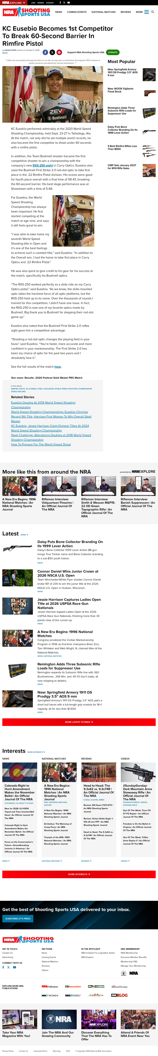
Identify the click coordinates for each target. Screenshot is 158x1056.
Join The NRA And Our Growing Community (58, 1034)
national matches (58, 802)
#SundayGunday (131, 802)
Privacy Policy (8, 1051)
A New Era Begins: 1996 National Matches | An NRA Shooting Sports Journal (19, 504)
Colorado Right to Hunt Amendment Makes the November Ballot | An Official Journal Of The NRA (20, 792)
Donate (50, 2)
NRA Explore (87, 957)
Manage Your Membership (133, 966)
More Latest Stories (91, 722)
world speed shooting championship (73, 388)
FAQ (68, 1051)
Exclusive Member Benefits (134, 957)
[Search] (153, 12)
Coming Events (77, 12)
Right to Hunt (26, 803)
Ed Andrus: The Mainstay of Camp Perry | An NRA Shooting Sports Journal (58, 827)
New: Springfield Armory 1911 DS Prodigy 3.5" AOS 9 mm (64, 694)
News (58, 12)
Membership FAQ (129, 961)
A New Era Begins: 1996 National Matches (65, 634)
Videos (125, 758)
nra (46, 802)
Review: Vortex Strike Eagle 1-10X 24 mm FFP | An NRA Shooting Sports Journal (98, 822)
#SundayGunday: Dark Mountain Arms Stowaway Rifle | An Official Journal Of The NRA (137, 792)
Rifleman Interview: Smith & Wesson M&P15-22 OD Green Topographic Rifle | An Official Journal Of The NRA (98, 508)
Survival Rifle (130, 805)
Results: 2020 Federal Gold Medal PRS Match (53, 378)
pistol (22, 388)
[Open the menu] (147, 11)
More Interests (35, 752)
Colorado (10, 803)
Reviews (126, 12)
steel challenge (45, 388)
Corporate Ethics (40, 1051)
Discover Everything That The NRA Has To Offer (96, 1036)
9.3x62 (87, 799)
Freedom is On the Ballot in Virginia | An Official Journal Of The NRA (137, 827)
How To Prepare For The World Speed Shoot (41, 444)
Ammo (101, 799)
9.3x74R (94, 799)
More (23, 534)
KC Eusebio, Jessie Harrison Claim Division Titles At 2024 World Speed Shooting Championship (50, 428)
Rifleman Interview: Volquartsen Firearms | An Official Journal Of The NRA (57, 504)
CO (17, 803)
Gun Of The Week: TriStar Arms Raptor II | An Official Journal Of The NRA (136, 841)
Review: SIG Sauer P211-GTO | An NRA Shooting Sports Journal (98, 808)
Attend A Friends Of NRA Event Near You (135, 1034)
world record (18, 391)
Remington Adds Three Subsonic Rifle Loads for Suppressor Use (68, 666)
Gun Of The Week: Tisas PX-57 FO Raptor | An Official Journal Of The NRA (137, 814)
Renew (40, 2)
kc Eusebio (31, 388)
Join (33, 2)
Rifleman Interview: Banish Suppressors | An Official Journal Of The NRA (138, 504)
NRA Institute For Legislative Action (98, 953)
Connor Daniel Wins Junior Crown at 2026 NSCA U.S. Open (67, 573)
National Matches (104, 12)
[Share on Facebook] (45, 51)
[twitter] (52, 51)
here (57, 366)
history (48, 805)
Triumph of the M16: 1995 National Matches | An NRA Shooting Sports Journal (57, 841)
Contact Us (7, 953)
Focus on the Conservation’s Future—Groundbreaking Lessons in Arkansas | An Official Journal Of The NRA (19, 846)
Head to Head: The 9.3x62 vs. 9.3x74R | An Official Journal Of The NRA (99, 790)
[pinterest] (59, 51)
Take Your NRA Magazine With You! (16, 1034)
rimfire (14, 388)
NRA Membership (129, 953)
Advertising (7, 957)
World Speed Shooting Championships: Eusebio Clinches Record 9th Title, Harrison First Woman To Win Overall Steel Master (51, 416)
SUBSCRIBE (17, 918)
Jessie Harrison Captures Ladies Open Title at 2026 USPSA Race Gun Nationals (69, 604)
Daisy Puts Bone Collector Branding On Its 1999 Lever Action (70, 544)
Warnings (57, 1051)
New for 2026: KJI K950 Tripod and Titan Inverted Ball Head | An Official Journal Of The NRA (19, 813)
